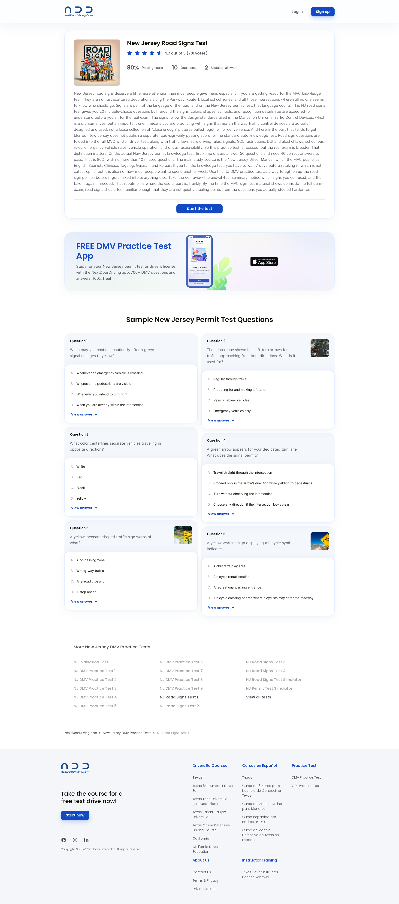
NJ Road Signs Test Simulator (273, 679)
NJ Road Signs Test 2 (179, 706)
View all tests (258, 697)
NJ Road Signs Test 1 (179, 697)
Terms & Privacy (206, 880)
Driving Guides (204, 888)
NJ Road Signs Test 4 (266, 670)
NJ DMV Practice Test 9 (181, 688)
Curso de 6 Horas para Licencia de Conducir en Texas (262, 790)
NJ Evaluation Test (91, 662)
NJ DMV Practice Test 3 (95, 688)
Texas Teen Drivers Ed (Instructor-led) (210, 801)
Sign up (323, 11)
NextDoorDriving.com (80, 733)
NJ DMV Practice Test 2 (95, 679)
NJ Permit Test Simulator (269, 688)
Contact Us (202, 872)
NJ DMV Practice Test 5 (95, 706)
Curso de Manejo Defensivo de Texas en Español (260, 835)
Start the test (199, 208)
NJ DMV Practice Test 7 (181, 670)
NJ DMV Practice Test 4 (95, 697)
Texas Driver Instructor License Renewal (260, 874)
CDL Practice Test (306, 785)
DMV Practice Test (306, 777)
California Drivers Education (206, 849)
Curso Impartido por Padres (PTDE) (259, 819)
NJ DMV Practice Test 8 (181, 679)
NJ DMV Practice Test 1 (94, 670)
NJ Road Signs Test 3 (265, 662)
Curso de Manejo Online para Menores (262, 806)
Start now (75, 815)
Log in (297, 11)
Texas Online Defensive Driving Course (211, 827)
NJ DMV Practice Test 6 (181, 662)
